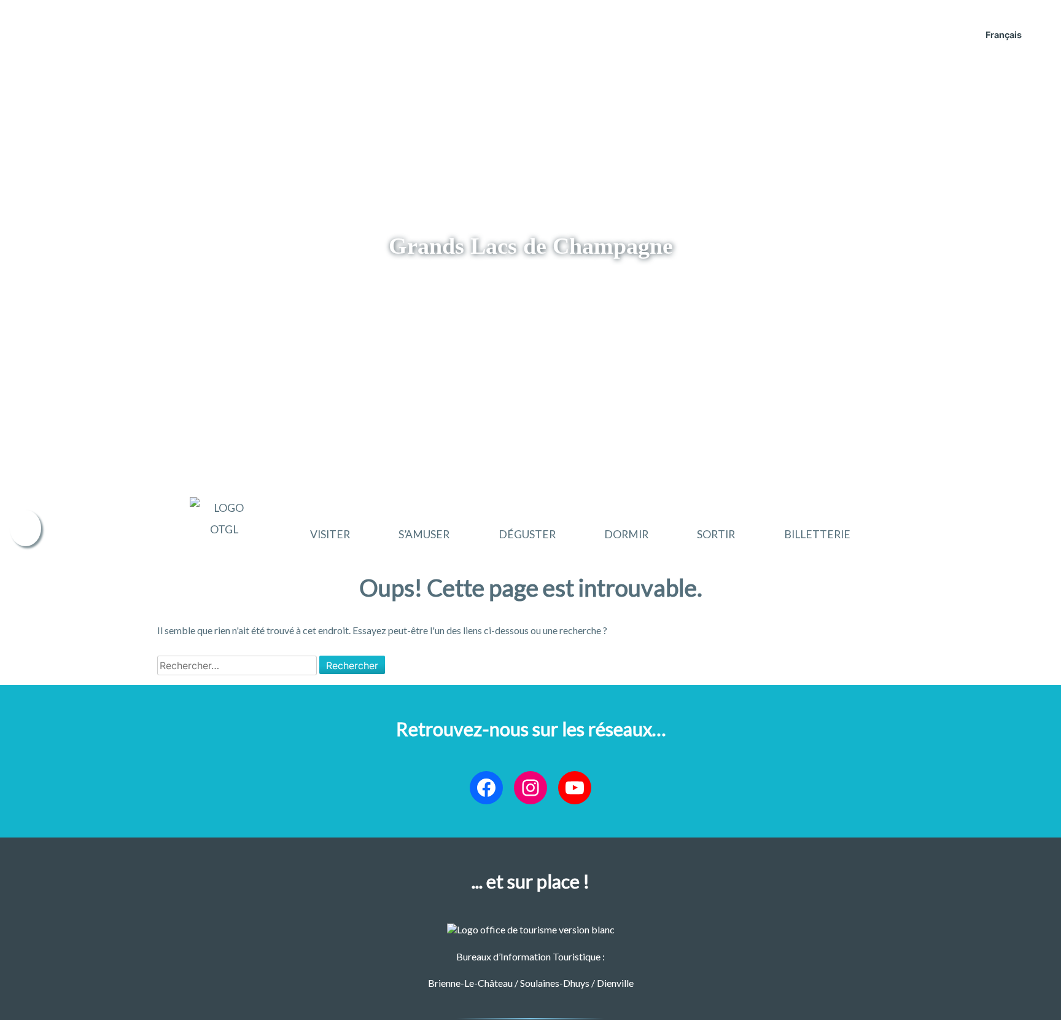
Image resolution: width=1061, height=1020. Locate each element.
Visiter (330, 534)
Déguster (527, 534)
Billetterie (817, 534)
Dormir (626, 534)
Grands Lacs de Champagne (531, 246)
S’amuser (423, 534)
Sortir (716, 534)
